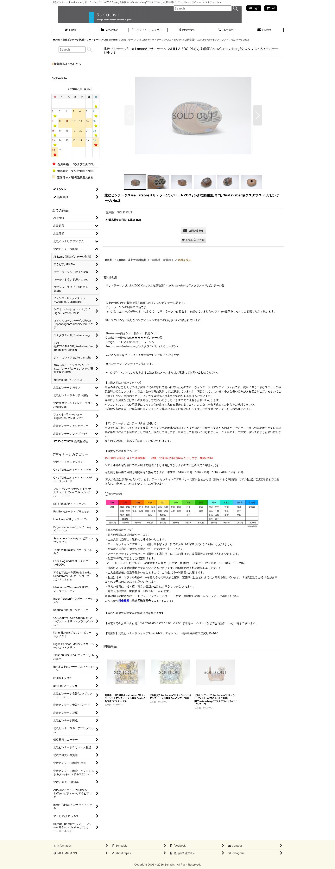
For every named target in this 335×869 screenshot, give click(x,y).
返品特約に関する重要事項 (124, 219)
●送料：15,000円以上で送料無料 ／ (147, 259)
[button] (129, 115)
